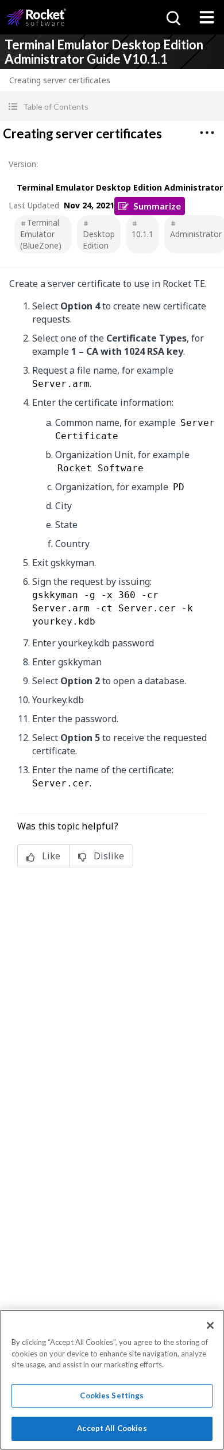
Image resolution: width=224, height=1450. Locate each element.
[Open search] (172, 17)
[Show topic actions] (206, 132)
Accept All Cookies (111, 1428)
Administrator (196, 233)
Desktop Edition (99, 239)
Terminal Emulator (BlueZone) (40, 234)
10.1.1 (142, 233)
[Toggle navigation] (206, 17)
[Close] (210, 1325)
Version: (23, 163)
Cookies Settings (112, 1395)
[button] (112, 106)
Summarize (157, 205)
